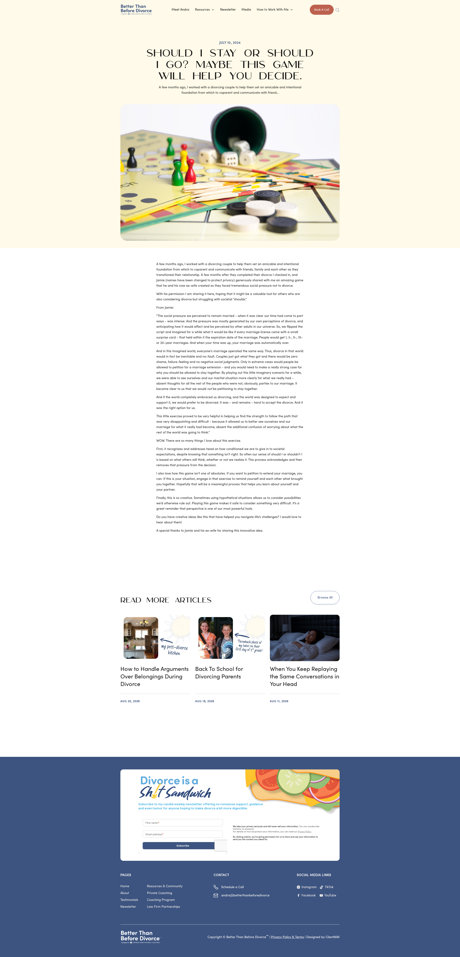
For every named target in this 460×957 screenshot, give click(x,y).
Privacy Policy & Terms (287, 937)
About (124, 893)
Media (246, 10)
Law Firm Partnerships (163, 907)
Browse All (325, 597)
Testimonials (129, 900)
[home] (139, 9)
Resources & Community (165, 886)
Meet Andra (180, 10)
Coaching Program (161, 900)
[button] (204, 10)
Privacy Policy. (305, 831)
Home (124, 886)
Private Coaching (159, 893)
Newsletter (228, 10)
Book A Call (321, 9)
